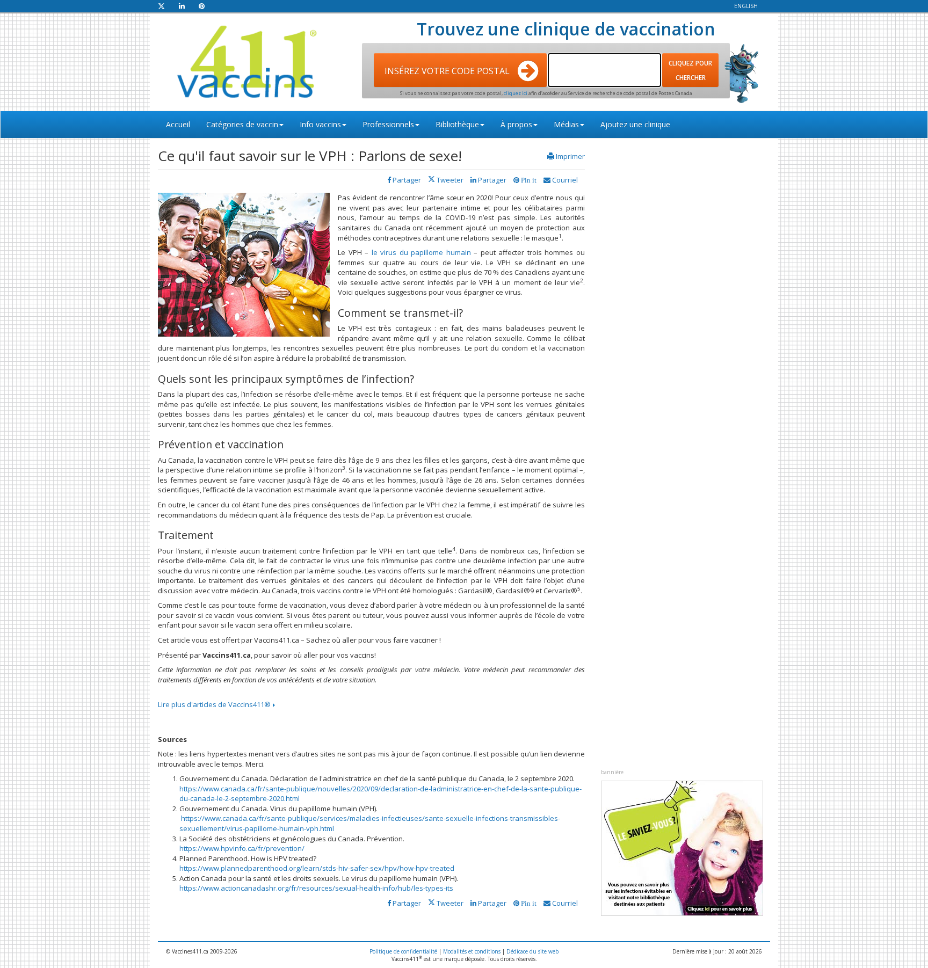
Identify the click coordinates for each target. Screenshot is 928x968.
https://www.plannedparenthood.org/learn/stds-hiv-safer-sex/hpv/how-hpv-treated (316, 868)
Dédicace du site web (532, 951)
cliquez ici (516, 93)
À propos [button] (516, 124)
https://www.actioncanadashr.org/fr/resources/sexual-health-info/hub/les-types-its (316, 888)
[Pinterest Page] (202, 6)
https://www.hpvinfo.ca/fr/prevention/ (242, 848)
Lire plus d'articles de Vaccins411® (215, 704)
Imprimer (570, 156)
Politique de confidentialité (403, 951)
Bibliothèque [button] (457, 124)
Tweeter (449, 180)
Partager (491, 180)
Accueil (178, 124)
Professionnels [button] (388, 124)
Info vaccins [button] (320, 124)
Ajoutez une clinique (635, 124)
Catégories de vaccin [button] (242, 124)
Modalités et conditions (472, 951)
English (746, 6)
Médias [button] (566, 124)
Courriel (564, 180)
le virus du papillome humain (421, 252)
